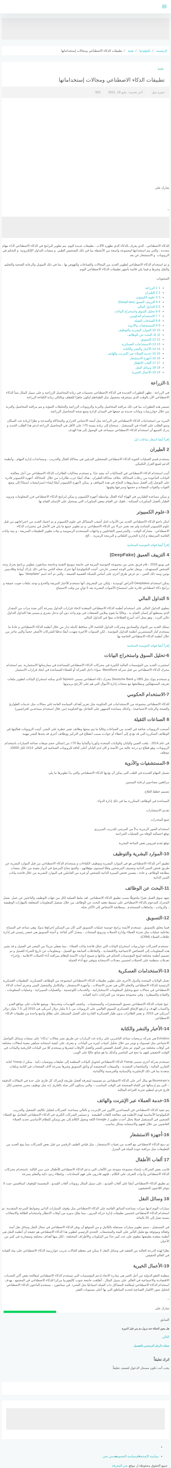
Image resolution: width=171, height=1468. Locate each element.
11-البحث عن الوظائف (143, 334)
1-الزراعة (152, 288)
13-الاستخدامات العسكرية (141, 344)
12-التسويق (150, 339)
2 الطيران (152, 292)
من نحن (108, 1456)
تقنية (161, 68)
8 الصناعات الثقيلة (147, 320)
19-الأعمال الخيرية (146, 372)
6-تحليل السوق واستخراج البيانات (137, 311)
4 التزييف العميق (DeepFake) (139, 302)
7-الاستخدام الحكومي (145, 316)
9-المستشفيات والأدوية (144, 325)
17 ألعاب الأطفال (147, 363)
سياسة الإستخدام (147, 1456)
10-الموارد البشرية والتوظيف (139, 330)
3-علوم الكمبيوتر (148, 297)
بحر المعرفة (120, 1465)
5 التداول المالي (148, 306)
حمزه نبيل (158, 92)
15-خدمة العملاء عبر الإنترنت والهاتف (134, 353)
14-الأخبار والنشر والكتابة (141, 349)
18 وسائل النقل (147, 367)
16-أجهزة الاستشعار (145, 358)
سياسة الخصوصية (124, 1456)
